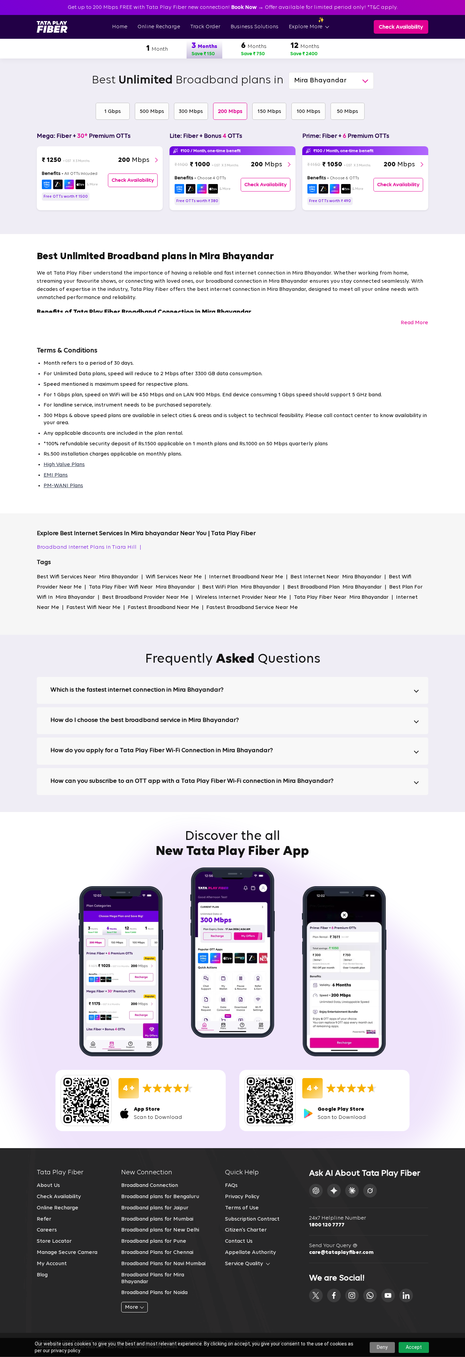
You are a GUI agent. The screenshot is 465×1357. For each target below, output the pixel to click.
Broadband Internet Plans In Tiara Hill (89, 547)
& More (92, 184)
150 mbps (269, 111)
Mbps (133, 160)
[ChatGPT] (316, 1190)
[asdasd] (316, 1295)
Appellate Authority (250, 1252)
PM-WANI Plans (63, 486)
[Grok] (370, 1190)
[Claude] (352, 1190)
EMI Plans (56, 475)
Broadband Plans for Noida (154, 1292)
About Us (48, 1185)
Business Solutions (254, 27)
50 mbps (347, 111)
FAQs (231, 1185)
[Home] (52, 27)
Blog (42, 1275)
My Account (52, 1264)
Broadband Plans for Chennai (157, 1252)
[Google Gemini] (334, 1190)
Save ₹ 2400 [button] (304, 53)
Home (119, 27)
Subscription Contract (252, 1219)
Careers (47, 1230)
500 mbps (152, 111)
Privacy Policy (242, 1196)
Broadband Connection (149, 1185)
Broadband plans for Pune (153, 1241)
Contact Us (239, 1241)
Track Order (205, 27)
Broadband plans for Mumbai (157, 1219)
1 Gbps (112, 111)
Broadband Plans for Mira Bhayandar (152, 1278)
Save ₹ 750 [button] (253, 53)
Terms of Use (242, 1208)
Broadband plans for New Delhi (160, 1230)
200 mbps (230, 111)
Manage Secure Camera (67, 1252)
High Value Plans (64, 464)
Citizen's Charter (246, 1230)
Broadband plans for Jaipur (155, 1208)
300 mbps (191, 111)
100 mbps (308, 111)
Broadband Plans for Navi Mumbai (163, 1264)
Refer (44, 1219)
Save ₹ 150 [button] (203, 53)
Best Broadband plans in (188, 80)
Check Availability (59, 1196)
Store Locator (54, 1241)
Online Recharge (159, 27)
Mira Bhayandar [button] (320, 80)
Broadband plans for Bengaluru (160, 1196)
